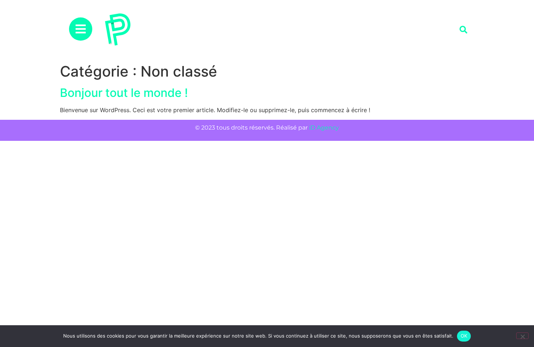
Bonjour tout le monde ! (124, 93)
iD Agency (324, 127)
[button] (463, 30)
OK (464, 336)
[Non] (522, 335)
